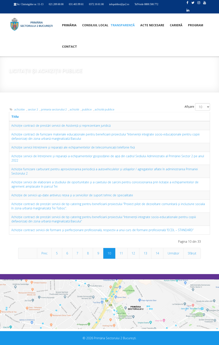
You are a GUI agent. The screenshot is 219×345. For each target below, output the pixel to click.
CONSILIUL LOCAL (95, 25)
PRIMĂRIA (69, 25)
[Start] (27, 253)
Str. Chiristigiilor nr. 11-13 (30, 4)
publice (87, 109)
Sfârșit (192, 253)
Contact (69, 46)
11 (121, 253)
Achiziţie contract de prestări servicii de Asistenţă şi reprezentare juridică (61, 125)
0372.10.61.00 (96, 4)
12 (133, 253)
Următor (173, 253)
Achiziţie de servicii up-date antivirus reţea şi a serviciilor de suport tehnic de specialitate (72, 195)
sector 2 (33, 109)
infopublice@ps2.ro (119, 4)
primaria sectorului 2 (54, 109)
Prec (44, 253)
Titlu (15, 117)
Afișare (189, 106)
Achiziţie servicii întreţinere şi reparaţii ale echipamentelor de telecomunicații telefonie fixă (73, 147)
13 (145, 253)
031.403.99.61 (76, 4)
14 (157, 253)
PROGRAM (195, 25)
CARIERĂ (176, 25)
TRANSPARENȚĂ (123, 25)
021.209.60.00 (56, 4)
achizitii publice (104, 109)
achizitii (74, 109)
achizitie (19, 109)
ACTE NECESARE (152, 25)
